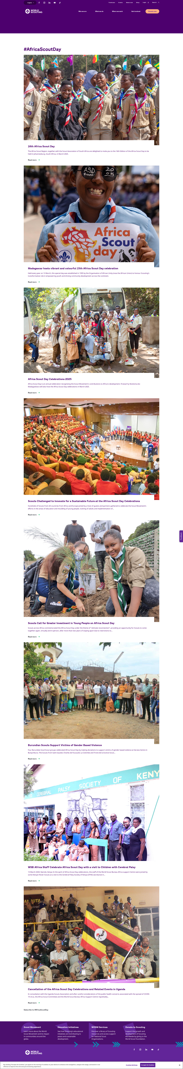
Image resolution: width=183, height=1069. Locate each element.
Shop (137, 2)
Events (120, 2)
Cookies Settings (131, 1065)
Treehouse (112, 2)
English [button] (30, 2)
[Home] (34, 9)
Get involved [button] (135, 11)
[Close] (179, 1065)
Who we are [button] (82, 11)
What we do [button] (99, 11)
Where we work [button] (117, 11)
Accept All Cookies (147, 1065)
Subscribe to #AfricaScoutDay (36, 1010)
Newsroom (129, 2)
